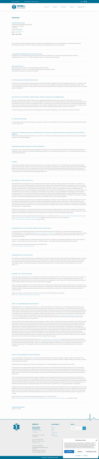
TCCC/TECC (55, 432)
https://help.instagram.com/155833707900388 (27, 398)
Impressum (85, 455)
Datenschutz (78, 455)
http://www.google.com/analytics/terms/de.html (27, 217)
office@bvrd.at (36, 442)
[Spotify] (86, 1)
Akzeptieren (69, 451)
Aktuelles (55, 7)
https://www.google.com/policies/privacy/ (23, 246)
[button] (96, 440)
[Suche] (84, 428)
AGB (56, 457)
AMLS (53, 429)
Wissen (71, 7)
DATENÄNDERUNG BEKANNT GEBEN (31, 1)
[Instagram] (81, 1)
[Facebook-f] (83, 1)
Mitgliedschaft (81, 7)
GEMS (53, 434)
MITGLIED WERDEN (15, 1)
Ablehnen (80, 451)
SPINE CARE (55, 435)
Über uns (46, 7)
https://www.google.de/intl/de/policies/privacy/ (70, 216)
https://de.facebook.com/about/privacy (50, 339)
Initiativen (63, 7)
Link (17, 264)
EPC (53, 430)
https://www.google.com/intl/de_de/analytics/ (24, 219)
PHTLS (53, 427)
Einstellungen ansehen (91, 451)
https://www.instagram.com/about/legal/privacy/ (55, 398)
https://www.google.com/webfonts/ (44, 233)
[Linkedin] (84, 1)
